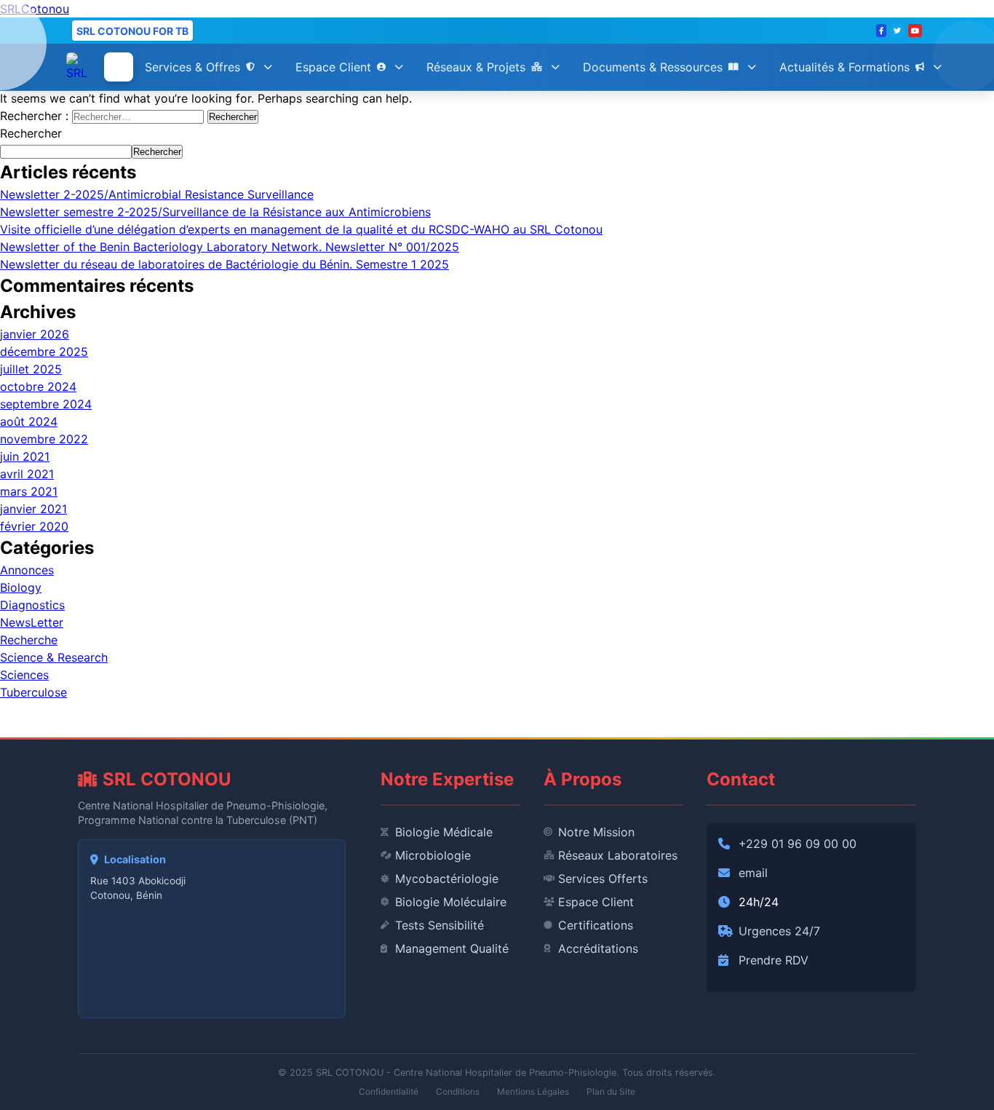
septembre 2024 (46, 404)
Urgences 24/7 (779, 931)
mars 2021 (28, 491)
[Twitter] (897, 30)
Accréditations (598, 948)
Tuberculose (33, 692)
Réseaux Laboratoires (617, 855)
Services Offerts (603, 878)
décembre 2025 (44, 351)
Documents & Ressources (653, 67)
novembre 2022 (44, 439)
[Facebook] (881, 30)
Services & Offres (192, 67)
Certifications (595, 925)
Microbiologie (433, 855)
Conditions (458, 1091)
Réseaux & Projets (475, 67)
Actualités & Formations (844, 67)
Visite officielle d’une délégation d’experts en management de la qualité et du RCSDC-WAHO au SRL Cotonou (301, 229)
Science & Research (54, 657)
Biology (20, 587)
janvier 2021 (33, 509)
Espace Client (333, 67)
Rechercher (31, 133)
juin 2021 (24, 456)
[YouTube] (915, 30)
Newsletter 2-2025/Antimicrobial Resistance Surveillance (157, 194)
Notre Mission (596, 832)
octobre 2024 (38, 386)
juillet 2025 (31, 369)
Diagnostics (32, 605)
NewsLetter (31, 622)
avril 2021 (27, 474)
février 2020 (34, 526)
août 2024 (28, 421)
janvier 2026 (34, 334)
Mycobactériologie (446, 878)
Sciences (24, 674)
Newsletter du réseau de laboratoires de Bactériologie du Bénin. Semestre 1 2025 (224, 264)
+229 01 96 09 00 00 (797, 843)
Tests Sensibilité (439, 925)
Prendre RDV (773, 960)
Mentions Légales (533, 1091)
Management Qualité (452, 948)
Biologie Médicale (444, 832)
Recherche (28, 640)
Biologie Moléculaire (450, 902)
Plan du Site (611, 1091)
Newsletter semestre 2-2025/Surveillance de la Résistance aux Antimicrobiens (215, 212)
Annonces (27, 570)
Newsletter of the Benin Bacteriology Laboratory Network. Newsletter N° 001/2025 (229, 246)
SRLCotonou (34, 8)
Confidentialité (388, 1091)
